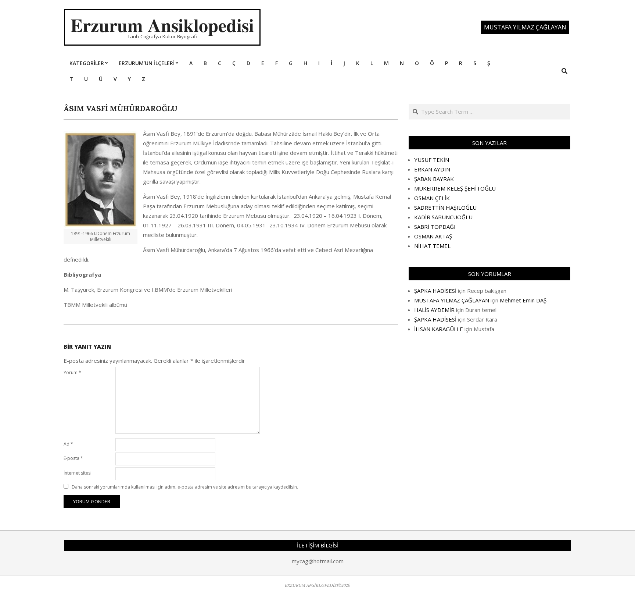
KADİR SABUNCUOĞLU (443, 217)
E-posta (73, 458)
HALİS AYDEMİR (434, 309)
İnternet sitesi (78, 473)
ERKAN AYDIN (432, 169)
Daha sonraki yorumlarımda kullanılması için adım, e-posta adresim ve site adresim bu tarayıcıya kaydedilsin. (185, 487)
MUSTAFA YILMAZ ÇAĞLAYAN (451, 300)
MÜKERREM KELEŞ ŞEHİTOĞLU (455, 188)
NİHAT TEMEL (432, 245)
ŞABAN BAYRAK (434, 178)
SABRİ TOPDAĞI (435, 226)
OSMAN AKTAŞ (433, 236)
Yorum (72, 372)
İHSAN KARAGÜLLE (438, 329)
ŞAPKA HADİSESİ (435, 290)
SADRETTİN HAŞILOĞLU (445, 207)
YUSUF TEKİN (431, 159)
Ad (68, 444)
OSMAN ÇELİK (432, 198)
